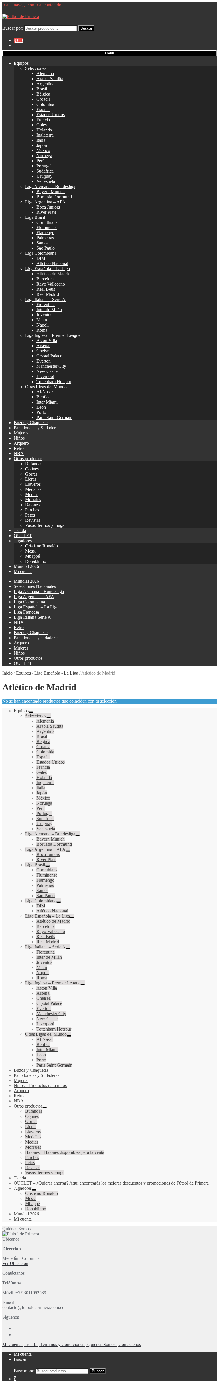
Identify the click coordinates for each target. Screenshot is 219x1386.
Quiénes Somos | (103, 1344)
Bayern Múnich (50, 191)
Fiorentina (45, 304)
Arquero (21, 443)
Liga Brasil (35, 217)
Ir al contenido (48, 4)
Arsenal (43, 345)
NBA (19, 453)
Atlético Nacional (52, 263)
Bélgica (43, 94)
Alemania (45, 73)
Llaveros (33, 484)
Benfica (43, 396)
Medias (31, 494)
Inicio (7, 673)
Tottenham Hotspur (53, 381)
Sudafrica (45, 171)
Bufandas (33, 463)
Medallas (33, 489)
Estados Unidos (50, 114)
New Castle (47, 371)
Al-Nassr (44, 391)
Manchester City (51, 366)
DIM (40, 258)
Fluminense (46, 227)
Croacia (43, 99)
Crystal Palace (49, 355)
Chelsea (43, 350)
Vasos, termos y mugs (44, 525)
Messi (30, 551)
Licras (30, 479)
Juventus (44, 314)
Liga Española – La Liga (47, 268)
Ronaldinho (35, 561)
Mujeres (21, 432)
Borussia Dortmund (54, 196)
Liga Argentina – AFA (45, 201)
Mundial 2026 (26, 566)
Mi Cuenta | (13, 1344)
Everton (43, 361)
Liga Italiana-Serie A (32, 617)
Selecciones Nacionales (35, 586)
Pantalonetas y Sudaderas (36, 427)
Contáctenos (130, 1344)
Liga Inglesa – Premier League (52, 335)
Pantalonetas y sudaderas (36, 637)
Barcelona (45, 278)
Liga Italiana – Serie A (45, 299)
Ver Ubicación (15, 1263)
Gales (41, 124)
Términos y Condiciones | (63, 1344)
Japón (41, 145)
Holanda (44, 130)
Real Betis (45, 289)
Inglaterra (45, 135)
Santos (42, 242)
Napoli (42, 325)
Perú (40, 160)
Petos (30, 515)
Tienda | (32, 1344)
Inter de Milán (49, 309)
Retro (19, 448)
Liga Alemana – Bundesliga (50, 186)
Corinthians (46, 222)
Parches (32, 509)
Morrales (33, 499)
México (43, 150)
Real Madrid (47, 294)
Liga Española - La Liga (56, 673)
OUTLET (23, 535)
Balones (32, 504)
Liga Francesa (26, 612)
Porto (41, 412)
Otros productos (28, 458)
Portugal (44, 165)
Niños (19, 438)
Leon (41, 407)
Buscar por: (12, 28)
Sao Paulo (45, 248)
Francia (43, 119)
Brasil (41, 88)
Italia (40, 140)
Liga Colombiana (40, 253)
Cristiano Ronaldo (41, 545)
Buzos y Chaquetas (31, 422)
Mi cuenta (23, 571)
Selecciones (35, 68)
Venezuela (45, 181)
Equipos (21, 63)
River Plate (46, 212)
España (43, 109)
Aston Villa (46, 340)
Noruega (44, 155)
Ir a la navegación (18, 4)
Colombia (45, 104)
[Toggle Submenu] (31, 712)
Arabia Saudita (49, 78)
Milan (41, 319)
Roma (41, 330)
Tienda (20, 530)
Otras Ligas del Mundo (46, 386)
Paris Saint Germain (54, 417)
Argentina (45, 83)
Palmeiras (45, 237)
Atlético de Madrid (53, 273)
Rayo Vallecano (50, 284)
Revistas (32, 520)
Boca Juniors (48, 207)
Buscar (86, 28)
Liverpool (45, 376)
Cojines (32, 468)
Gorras (31, 474)
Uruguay (44, 176)
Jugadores (23, 540)
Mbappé (32, 556)
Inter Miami (47, 402)
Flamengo (45, 232)
